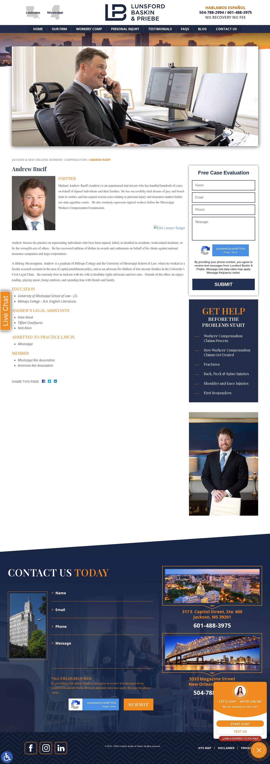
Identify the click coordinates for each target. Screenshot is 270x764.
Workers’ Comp (89, 29)
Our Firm (59, 29)
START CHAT (240, 724)
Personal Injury (125, 29)
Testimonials (160, 29)
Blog (202, 29)
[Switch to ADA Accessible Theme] (7, 757)
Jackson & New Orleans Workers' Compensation (49, 160)
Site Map (204, 748)
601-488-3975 (239, 12)
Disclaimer (226, 748)
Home (38, 29)
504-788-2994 (211, 12)
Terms (234, 252)
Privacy (227, 252)
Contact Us (226, 29)
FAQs (185, 29)
